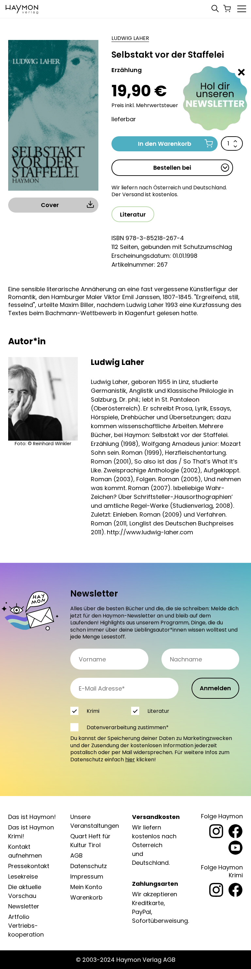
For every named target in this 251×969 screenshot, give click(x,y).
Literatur (133, 214)
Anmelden (215, 688)
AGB (76, 855)
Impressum (86, 876)
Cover (50, 205)
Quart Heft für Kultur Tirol (90, 840)
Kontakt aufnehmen (25, 851)
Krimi (93, 711)
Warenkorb (86, 897)
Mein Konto (86, 887)
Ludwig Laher (130, 38)
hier (130, 759)
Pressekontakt (28, 866)
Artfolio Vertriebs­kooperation (26, 926)
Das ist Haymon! (32, 817)
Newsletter (23, 906)
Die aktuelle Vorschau (24, 891)
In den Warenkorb (164, 144)
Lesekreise (23, 876)
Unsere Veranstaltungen (94, 821)
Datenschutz (88, 866)
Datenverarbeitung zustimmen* (128, 727)
